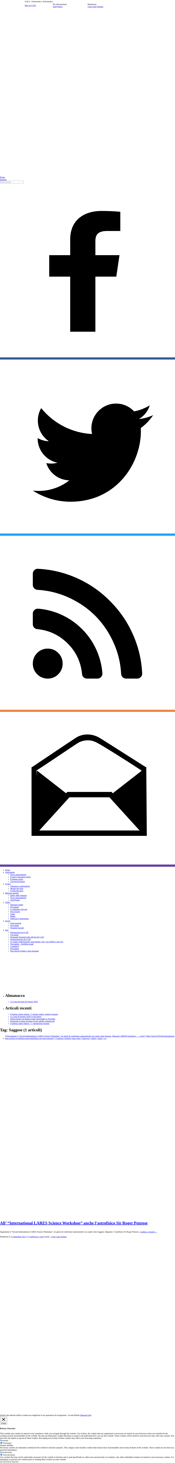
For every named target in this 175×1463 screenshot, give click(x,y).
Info (6, 930)
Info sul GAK (30, 5)
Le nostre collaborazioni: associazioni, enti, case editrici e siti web (36, 942)
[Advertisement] (87, 972)
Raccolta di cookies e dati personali (24, 951)
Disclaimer (14, 949)
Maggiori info (85, 1415)
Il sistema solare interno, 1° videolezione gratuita (29, 1023)
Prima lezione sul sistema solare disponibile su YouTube (32, 1019)
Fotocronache (15, 923)
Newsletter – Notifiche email (21, 944)
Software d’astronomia (19, 919)
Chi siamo (14, 935)
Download (14, 907)
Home (2, 177)
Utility (7, 902)
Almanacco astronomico (20, 886)
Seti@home (15, 900)
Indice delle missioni (18, 895)
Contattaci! (14, 946)
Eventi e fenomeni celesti (20, 877)
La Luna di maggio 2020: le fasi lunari (25, 1016)
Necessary (7, 1443)
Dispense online (16, 905)
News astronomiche (18, 875)
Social (7, 921)
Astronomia (10, 872)
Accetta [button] (71, 1415)
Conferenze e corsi (36, 1237)
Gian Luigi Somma (59, 1237)
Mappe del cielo (16, 888)
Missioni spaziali (12, 893)
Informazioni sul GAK (19, 932)
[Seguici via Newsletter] (87, 866)
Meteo (12, 916)
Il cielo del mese (16, 891)
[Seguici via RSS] (87, 711)
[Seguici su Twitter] (87, 535)
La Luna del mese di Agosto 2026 (24, 1002)
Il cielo (8, 884)
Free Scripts (15, 912)
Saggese (3, 179)
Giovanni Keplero (17, 881)
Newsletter (14, 925)
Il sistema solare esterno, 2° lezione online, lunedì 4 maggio (34, 1014)
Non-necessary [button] (6, 1452)
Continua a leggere (148, 1232)
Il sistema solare (16, 879)
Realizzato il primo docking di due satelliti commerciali (32, 1021)
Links (12, 914)
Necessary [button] (4, 1440)
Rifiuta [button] (77, 1415)
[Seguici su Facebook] (87, 358)
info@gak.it (58, 7)
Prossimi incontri (17, 928)
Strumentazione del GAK (20, 939)
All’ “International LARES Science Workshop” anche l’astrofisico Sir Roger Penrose (74, 1223)
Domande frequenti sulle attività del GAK (27, 937)
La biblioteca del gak (18, 909)
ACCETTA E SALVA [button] (9, 1462)
